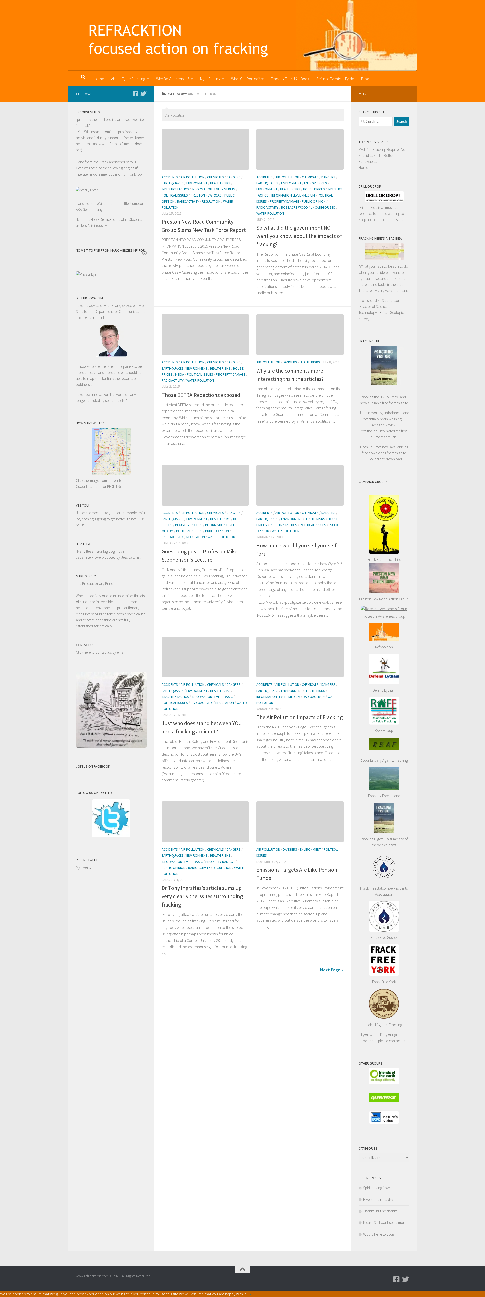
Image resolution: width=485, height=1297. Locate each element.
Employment (291, 183)
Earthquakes (173, 183)
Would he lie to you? (378, 1234)
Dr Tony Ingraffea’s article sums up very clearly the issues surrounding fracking (202, 896)
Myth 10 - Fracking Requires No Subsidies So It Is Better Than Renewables (382, 155)
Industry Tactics (175, 189)
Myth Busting (210, 78)
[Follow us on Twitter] (143, 94)
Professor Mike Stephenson (379, 300)
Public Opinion (314, 201)
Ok (249, 1293)
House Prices (314, 189)
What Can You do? (245, 78)
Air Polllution (192, 177)
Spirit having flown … (379, 1187)
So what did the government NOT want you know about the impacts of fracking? (299, 236)
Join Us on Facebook (93, 766)
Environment (196, 183)
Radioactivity (188, 201)
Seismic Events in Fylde (335, 78)
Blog (365, 78)
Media (179, 374)
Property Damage (284, 201)
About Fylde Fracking (128, 78)
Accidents (170, 177)
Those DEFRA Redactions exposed (201, 394)
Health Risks (220, 183)
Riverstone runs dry (378, 1199)
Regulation (211, 201)
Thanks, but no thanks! (380, 1211)
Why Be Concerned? (172, 78)
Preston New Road (206, 195)
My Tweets (83, 867)
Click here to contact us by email (100, 652)
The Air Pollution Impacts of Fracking (299, 717)
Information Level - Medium (213, 189)
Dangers (234, 177)
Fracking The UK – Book (290, 78)
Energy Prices (315, 183)
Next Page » (332, 970)
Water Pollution (270, 213)
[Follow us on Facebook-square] (135, 94)
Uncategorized (323, 207)
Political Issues (175, 195)
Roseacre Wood (294, 207)
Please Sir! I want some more (384, 1222)
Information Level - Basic (212, 696)
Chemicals (215, 177)
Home (99, 78)
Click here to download (384, 459)
